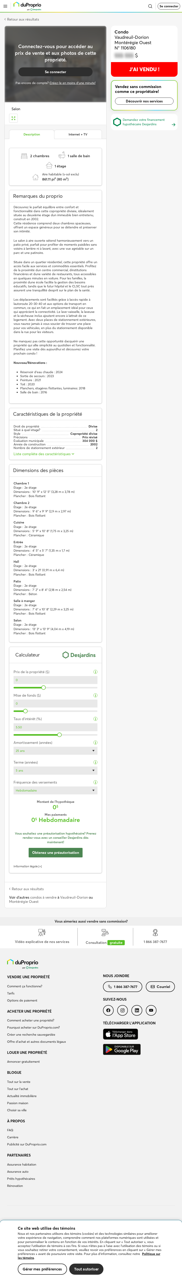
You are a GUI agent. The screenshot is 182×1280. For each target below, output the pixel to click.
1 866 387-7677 (125, 986)
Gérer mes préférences (42, 1269)
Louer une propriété (27, 1052)
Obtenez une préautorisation (55, 852)
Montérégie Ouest (24, 901)
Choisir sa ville (17, 1110)
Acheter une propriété (29, 1011)
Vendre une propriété (28, 977)
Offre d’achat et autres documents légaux (36, 1042)
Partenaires (19, 1155)
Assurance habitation (21, 1164)
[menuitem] (55, 989)
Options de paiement (22, 1000)
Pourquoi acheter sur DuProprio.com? (33, 1027)
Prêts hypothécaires (21, 1179)
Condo (122, 32)
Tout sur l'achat (17, 1089)
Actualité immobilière (22, 1096)
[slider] (43, 687)
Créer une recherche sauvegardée (31, 1035)
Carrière (12, 1137)
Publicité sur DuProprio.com (26, 1144)
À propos (16, 1121)
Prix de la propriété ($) (31, 672)
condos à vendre (43, 897)
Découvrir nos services (144, 101)
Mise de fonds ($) (27, 695)
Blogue (14, 1072)
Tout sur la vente (18, 1082)
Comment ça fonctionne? (24, 986)
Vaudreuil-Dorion (74, 897)
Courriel (163, 986)
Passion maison (17, 1103)
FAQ (10, 1130)
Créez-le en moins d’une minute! (72, 83)
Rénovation (15, 1186)
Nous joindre (116, 976)
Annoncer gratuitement (23, 1062)
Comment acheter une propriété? (30, 1020)
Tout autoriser (86, 1269)
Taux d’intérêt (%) (28, 719)
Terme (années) (26, 762)
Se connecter (169, 6)
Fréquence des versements (35, 782)
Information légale (26, 866)
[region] (91, 1250)
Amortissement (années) (33, 743)
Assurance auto (17, 1172)
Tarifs (10, 993)
